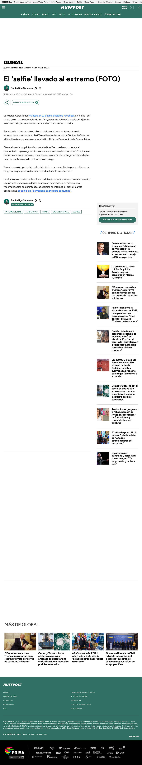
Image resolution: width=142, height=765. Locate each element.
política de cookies (79, 696)
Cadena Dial (88, 752)
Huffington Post (44, 752)
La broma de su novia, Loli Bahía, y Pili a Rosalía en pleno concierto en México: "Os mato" (123, 272)
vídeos (62, 14)
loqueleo (102, 756)
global (35, 14)
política (25, 14)
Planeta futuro (109, 752)
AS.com (102, 748)
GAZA (34, 68)
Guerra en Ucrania (105, 2)
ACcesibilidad (77, 709)
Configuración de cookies (83, 692)
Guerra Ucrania (11, 68)
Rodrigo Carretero (24, 88)
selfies (76, 212)
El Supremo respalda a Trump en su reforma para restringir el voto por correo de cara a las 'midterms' (124, 293)
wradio (67, 752)
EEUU (21, 68)
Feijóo (79, 2)
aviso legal (76, 700)
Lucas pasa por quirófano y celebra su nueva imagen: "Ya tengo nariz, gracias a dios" (124, 459)
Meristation (115, 756)
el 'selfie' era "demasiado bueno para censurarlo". (44, 190)
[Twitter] (39, 88)
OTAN (40, 68)
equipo (6, 692)
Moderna (52, 756)
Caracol (121, 748)
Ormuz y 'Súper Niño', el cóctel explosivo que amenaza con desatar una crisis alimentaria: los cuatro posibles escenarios (125, 392)
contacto (7, 700)
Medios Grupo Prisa (16, 757)
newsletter (8, 705)
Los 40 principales (54, 748)
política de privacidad (81, 705)
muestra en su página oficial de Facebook (51, 115)
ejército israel (61, 212)
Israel (46, 68)
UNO (59, 752)
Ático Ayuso (56, 2)
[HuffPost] (12, 684)
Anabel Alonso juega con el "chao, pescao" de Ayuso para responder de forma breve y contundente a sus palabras (125, 416)
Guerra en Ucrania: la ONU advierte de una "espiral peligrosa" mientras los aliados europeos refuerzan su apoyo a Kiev (120, 659)
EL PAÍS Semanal (99, 752)
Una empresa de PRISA (16, 750)
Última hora (124, 7)
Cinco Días (78, 752)
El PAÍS (40, 748)
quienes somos (10, 696)
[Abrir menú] (3, 7)
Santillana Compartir (81, 748)
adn (111, 748)
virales (45, 14)
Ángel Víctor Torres (40, 2)
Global (13, 63)
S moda (89, 756)
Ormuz (118, 2)
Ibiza (135, 2)
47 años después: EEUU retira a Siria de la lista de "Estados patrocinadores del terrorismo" (124, 438)
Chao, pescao (69, 2)
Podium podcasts (66, 756)
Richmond (38, 756)
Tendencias (31, 212)
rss (4, 709)
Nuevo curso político (22, 2)
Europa (28, 68)
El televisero (75, 14)
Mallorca (126, 2)
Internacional (13, 212)
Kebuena (119, 752)
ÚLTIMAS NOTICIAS (113, 14)
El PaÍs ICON (77, 756)
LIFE (54, 14)
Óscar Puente (90, 2)
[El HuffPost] (72, 7)
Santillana (67, 748)
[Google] (35, 88)
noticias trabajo (93, 14)
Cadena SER (93, 748)
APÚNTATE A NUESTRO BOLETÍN (117, 220)
